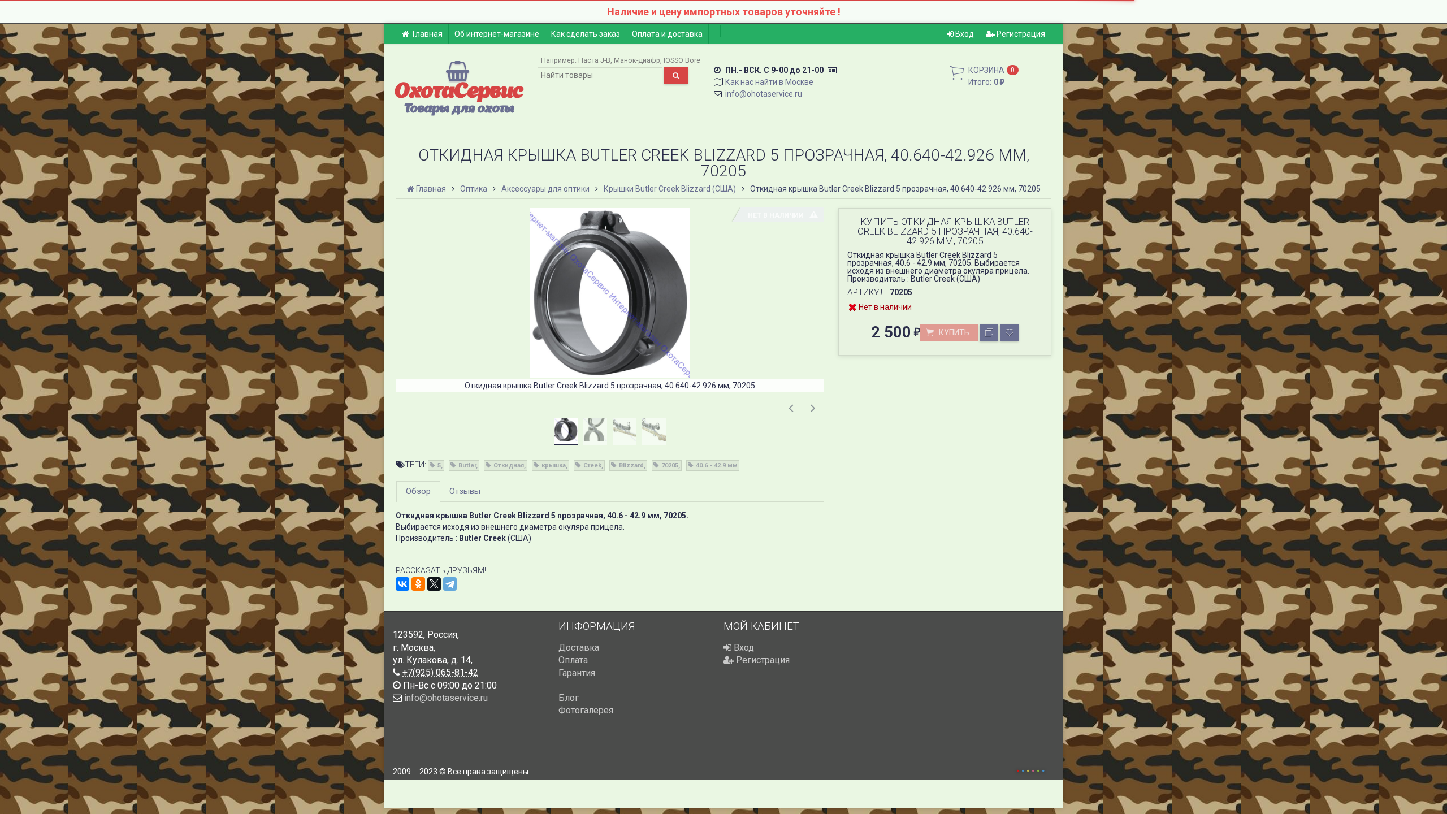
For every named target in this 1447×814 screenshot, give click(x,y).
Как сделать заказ (585, 33)
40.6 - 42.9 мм (717, 465)
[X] (434, 584)
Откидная (508, 465)
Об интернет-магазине (496, 33)
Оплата (573, 660)
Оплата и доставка (667, 33)
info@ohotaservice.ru (763, 93)
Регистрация (1020, 33)
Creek (592, 465)
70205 (669, 465)
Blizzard (631, 465)
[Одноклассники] (418, 584)
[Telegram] (450, 584)
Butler (467, 465)
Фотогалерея (585, 710)
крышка (553, 465)
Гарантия (576, 673)
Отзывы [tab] (464, 491)
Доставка (578, 647)
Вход (964, 33)
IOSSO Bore (682, 60)
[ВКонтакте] (402, 584)
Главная (428, 33)
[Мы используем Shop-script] (1030, 769)
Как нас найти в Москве (769, 81)
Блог (568, 697)
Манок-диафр (637, 60)
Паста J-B (594, 60)
